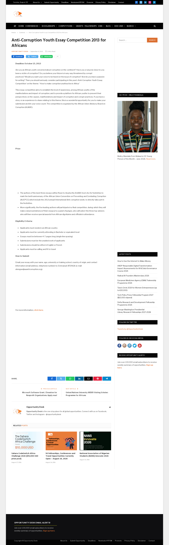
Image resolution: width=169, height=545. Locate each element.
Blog (108, 26)
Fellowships (91, 26)
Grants (79, 26)
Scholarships (48, 26)
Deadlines (65, 2)
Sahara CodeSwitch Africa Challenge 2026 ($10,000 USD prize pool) (25, 456)
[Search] (154, 26)
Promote (90, 2)
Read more (150, 159)
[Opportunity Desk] (17, 13)
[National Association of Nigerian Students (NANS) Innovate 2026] (95, 441)
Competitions (65, 26)
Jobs (100, 26)
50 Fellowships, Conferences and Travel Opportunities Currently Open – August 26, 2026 (60, 456)
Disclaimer (112, 2)
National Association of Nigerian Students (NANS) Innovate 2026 (94, 455)
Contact (121, 2)
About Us (36, 2)
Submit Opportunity (51, 2)
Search (130, 26)
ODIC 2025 (118, 26)
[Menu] (15, 26)
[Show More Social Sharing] (58, 56)
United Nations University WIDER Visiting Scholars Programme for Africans (87, 394)
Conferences (31, 26)
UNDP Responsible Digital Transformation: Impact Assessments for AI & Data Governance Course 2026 (137, 268)
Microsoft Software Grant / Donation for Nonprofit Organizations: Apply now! (39, 394)
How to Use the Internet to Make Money (134, 261)
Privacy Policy (101, 2)
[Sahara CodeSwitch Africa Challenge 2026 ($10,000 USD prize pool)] (27, 441)
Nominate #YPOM (77, 2)
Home (21, 26)
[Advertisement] (111, 13)
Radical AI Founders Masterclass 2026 (133, 276)
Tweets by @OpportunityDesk (130, 329)
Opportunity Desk (20, 51)
